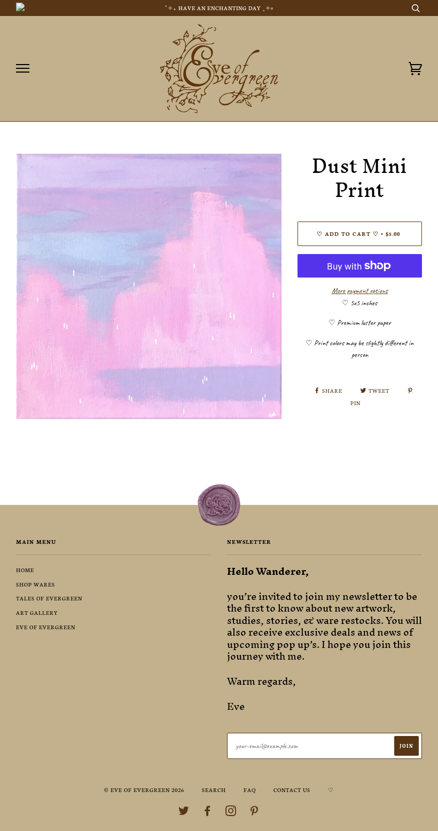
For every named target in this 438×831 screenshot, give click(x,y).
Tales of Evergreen (49, 598)
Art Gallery (37, 612)
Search (214, 790)
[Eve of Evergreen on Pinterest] (254, 813)
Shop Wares (35, 584)
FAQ (250, 790)
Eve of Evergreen (45, 627)
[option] (148, 286)
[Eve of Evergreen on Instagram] (231, 813)
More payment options (360, 290)
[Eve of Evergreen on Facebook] (207, 813)
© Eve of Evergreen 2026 (144, 790)
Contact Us (291, 790)
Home (25, 570)
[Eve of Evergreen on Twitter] (184, 813)
